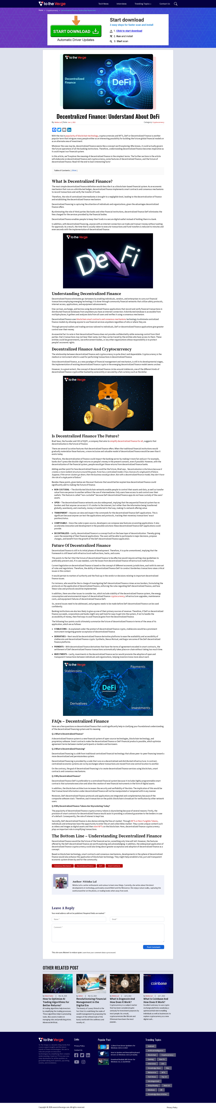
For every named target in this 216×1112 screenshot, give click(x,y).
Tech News (103, 3)
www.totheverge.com (60, 1107)
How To (162, 1059)
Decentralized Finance (85, 866)
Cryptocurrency (52, 10)
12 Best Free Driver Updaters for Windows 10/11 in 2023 (123, 1046)
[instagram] (83, 1062)
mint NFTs (98, 826)
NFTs (163, 1072)
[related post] (58, 983)
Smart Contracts (114, 866)
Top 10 (164, 1077)
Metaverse (152, 1072)
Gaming (151, 1059)
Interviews (122, 3)
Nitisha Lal (58, 122)
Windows (151, 1090)
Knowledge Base (154, 1068)
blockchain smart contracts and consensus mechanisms (101, 319)
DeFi (100, 866)
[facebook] (76, 1055)
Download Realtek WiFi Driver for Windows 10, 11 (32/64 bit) (123, 1060)
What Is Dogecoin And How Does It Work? (122, 1000)
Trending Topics (142, 3)
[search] (175, 4)
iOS (163, 1064)
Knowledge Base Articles (157, 1094)
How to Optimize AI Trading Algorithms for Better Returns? (56, 1002)
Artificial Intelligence (155, 1050)
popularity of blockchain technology (81, 135)
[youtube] (76, 1062)
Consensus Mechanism (62, 866)
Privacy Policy (79, 1046)
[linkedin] (88, 1055)
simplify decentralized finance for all (126, 441)
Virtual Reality (153, 1085)
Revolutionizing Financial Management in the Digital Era (91, 1002)
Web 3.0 (167, 1085)
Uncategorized (153, 1081)
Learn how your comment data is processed (98, 952)
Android (151, 1046)
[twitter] (82, 1055)
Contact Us (165, 3)
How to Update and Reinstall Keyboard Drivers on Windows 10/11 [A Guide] (125, 1053)
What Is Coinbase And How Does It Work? (156, 1000)
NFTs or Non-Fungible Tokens (144, 821)
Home (41, 10)
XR (161, 1090)
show (74, 170)
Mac (167, 1068)
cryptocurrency (117, 596)
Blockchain (152, 1055)
